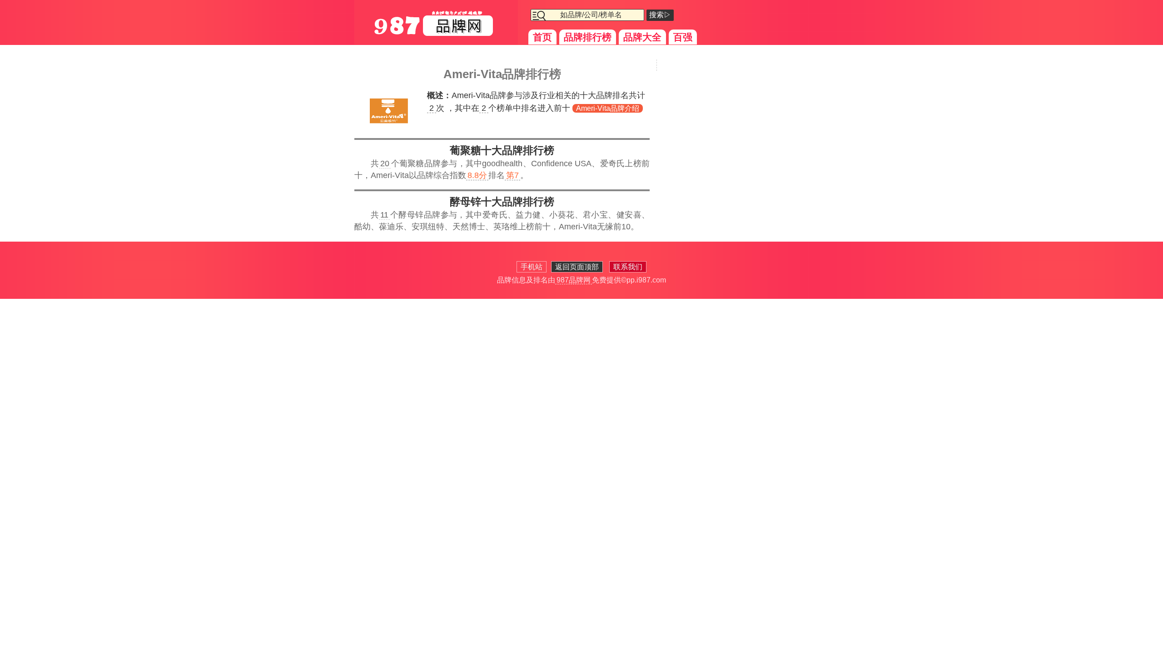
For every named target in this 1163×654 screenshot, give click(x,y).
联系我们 (627, 267)
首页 (542, 37)
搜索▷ (660, 15)
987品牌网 (574, 280)
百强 (682, 37)
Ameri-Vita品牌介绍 (607, 108)
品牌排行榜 (587, 37)
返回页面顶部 (577, 267)
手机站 (531, 267)
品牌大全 (642, 37)
